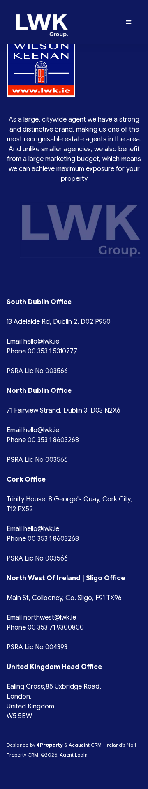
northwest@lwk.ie (49, 618)
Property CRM (22, 755)
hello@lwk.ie (41, 341)
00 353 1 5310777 (52, 351)
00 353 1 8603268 (53, 440)
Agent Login (74, 755)
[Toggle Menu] (128, 22)
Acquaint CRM (85, 745)
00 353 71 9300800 (56, 627)
